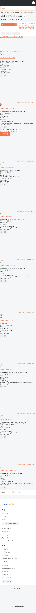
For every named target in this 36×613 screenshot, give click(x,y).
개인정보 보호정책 (7, 552)
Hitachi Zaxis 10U (6, 216)
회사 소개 (5, 513)
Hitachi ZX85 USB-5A (7, 108)
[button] (33, 3)
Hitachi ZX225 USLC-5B (8, 470)
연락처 (4, 519)
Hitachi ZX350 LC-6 (6, 369)
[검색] (33, 8)
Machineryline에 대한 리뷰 (9, 558)
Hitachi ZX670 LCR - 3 (7, 265)
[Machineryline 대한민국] (12, 3)
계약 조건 (5, 549)
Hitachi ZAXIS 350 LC (7, 320)
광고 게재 (5, 134)
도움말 (4, 516)
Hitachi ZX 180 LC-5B (7, 167)
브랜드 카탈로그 (7, 561)
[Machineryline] (2, 12)
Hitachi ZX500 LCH (6, 420)
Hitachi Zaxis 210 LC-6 (7, 58)
